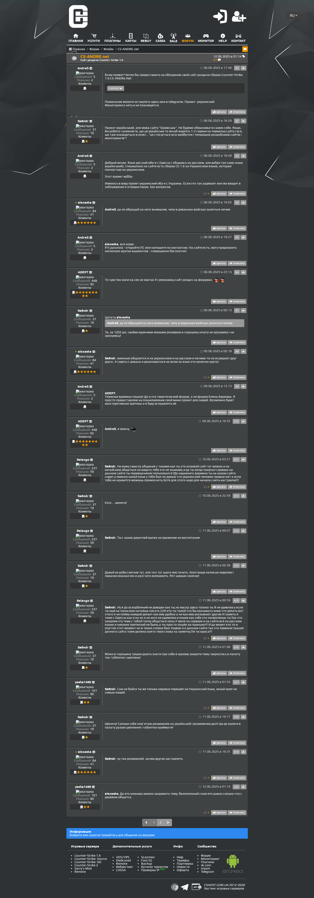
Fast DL (146, 860)
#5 (237, 237)
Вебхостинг (124, 867)
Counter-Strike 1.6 (87, 855)
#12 (236, 496)
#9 (237, 386)
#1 (237, 68)
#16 (236, 647)
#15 (236, 600)
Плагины (207, 862)
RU (292, 15)
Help (180, 857)
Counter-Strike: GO (87, 862)
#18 (236, 717)
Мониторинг (210, 859)
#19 (236, 752)
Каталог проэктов (154, 867)
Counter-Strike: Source (90, 859)
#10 (236, 421)
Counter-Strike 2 (86, 865)
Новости (183, 867)
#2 (237, 121)
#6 (237, 272)
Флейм (108, 49)
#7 (237, 310)
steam (205, 868)
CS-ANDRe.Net (120, 78)
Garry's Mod (83, 868)
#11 (236, 459)
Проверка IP (150, 870)
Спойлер (114, 88)
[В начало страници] (243, 68)
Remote (80, 871)
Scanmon (148, 857)
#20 (236, 787)
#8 (237, 351)
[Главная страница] (78, 16)
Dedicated (123, 860)
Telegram (207, 871)
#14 (236, 565)
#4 (237, 202)
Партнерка (185, 863)
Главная (79, 49)
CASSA (121, 870)
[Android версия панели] (233, 864)
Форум (94, 49)
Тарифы (183, 860)
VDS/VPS (122, 857)
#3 (237, 156)
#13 (236, 531)
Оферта (183, 870)
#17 (236, 682)
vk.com (206, 865)
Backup (146, 863)
